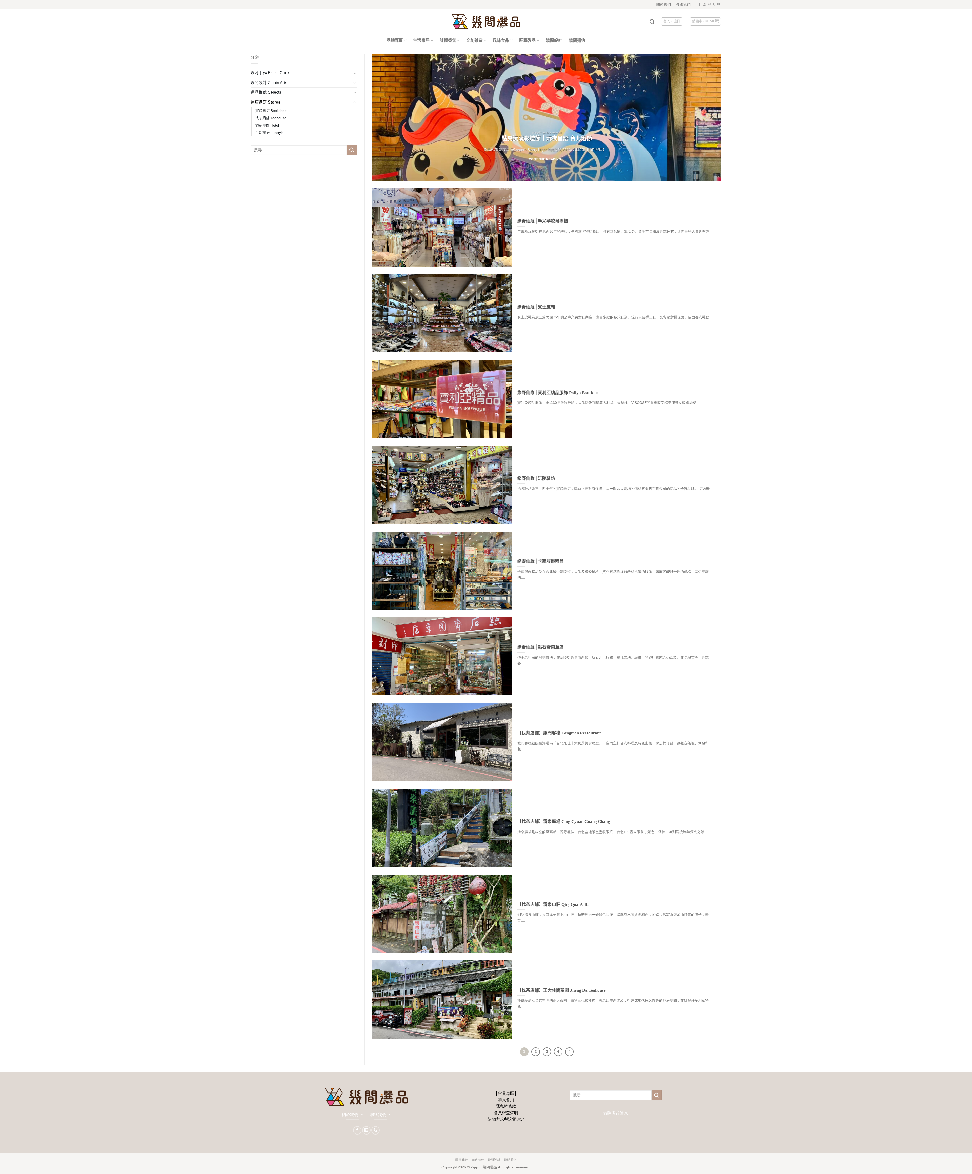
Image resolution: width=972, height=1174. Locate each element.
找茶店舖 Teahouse (270, 118)
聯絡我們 (478, 1160)
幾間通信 (577, 40)
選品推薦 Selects (266, 92)
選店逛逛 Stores (265, 102)
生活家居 (421, 40)
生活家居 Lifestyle (269, 133)
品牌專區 (395, 40)
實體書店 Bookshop (271, 111)
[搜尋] (652, 21)
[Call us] (714, 4)
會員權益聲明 (506, 1112)
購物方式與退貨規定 (506, 1119)
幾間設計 (554, 40)
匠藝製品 (527, 40)
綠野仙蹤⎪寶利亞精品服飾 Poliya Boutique (558, 392)
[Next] (708, 117)
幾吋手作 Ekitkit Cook (270, 73)
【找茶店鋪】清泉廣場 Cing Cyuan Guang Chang (563, 821)
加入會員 (506, 1100)
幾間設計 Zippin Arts (269, 82)
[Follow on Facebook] (699, 4)
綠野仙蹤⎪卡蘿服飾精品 (540, 561)
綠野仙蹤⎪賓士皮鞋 (536, 307)
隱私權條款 (506, 1106)
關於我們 (461, 1160)
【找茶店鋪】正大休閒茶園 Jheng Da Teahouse (561, 990)
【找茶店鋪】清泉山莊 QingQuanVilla (553, 904)
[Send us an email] (709, 4)
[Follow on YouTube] (718, 4)
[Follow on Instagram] (704, 4)
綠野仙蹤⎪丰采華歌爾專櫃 (542, 221)
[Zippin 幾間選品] (486, 22)
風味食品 (501, 40)
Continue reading (547, 159)
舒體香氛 (448, 40)
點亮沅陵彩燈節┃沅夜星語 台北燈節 (547, 138)
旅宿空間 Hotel (267, 125)
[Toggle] (355, 73)
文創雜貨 (474, 40)
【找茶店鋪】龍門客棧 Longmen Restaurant (559, 733)
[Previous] (385, 117)
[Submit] (352, 150)
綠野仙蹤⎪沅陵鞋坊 (536, 478)
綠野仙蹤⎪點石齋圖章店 (540, 647)
